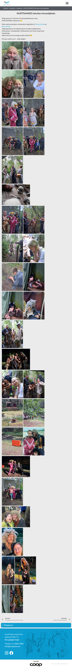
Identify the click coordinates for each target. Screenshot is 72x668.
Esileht (5, 8)
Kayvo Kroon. (6, 27)
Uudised (12, 8)
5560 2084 (19, 644)
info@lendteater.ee (12, 646)
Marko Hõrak (40, 24)
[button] (67, 3)
